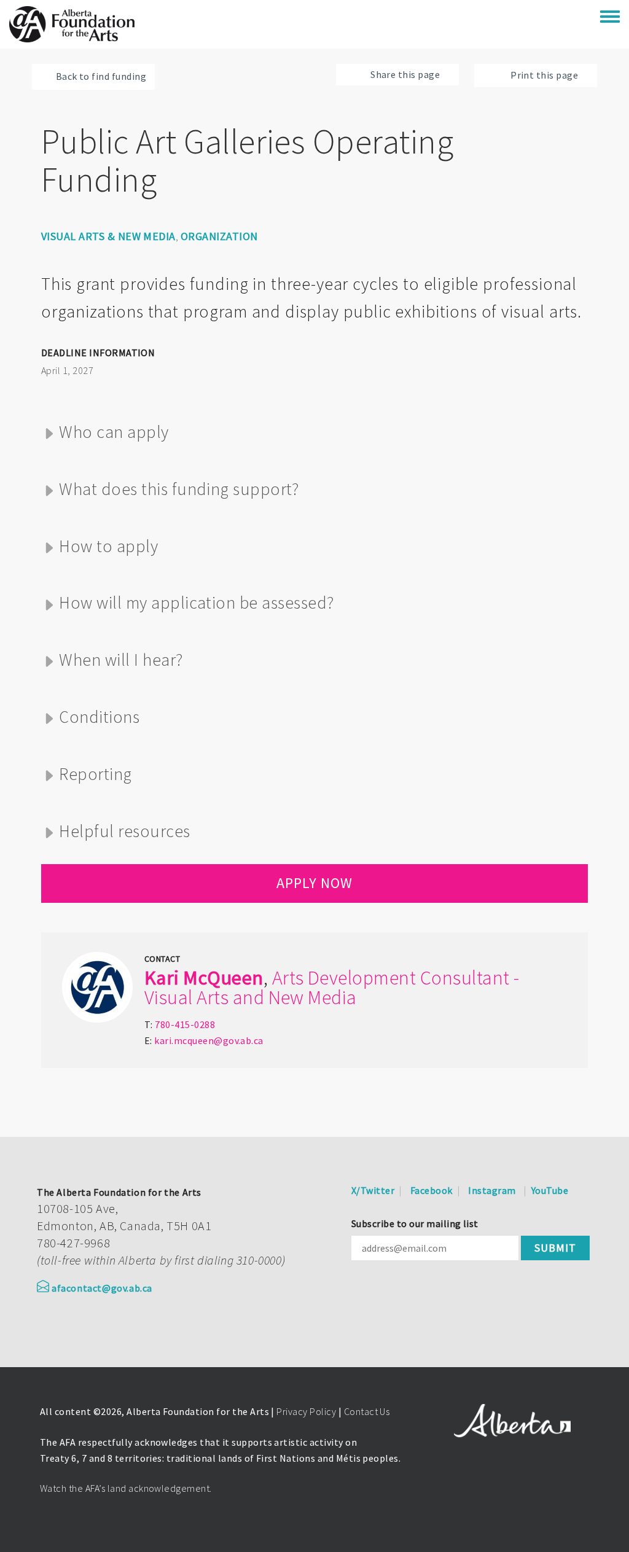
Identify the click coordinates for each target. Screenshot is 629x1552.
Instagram (491, 1190)
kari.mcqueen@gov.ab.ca (209, 1040)
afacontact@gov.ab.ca (102, 1288)
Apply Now (314, 882)
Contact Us (367, 1411)
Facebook (431, 1190)
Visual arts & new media (108, 236)
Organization (219, 236)
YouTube (549, 1190)
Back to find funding (101, 76)
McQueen (223, 977)
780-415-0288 (185, 1024)
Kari (161, 977)
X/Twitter (372, 1190)
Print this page (544, 75)
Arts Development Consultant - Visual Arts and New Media (332, 987)
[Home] (72, 24)
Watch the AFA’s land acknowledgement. (126, 1488)
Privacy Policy (306, 1411)
